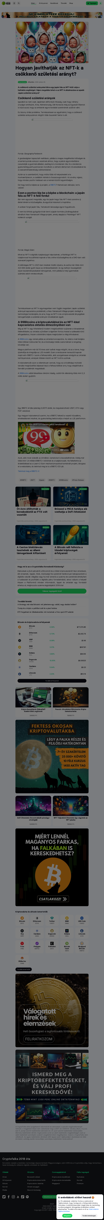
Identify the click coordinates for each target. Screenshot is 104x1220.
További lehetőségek (89, 1216)
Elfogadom (67, 1216)
